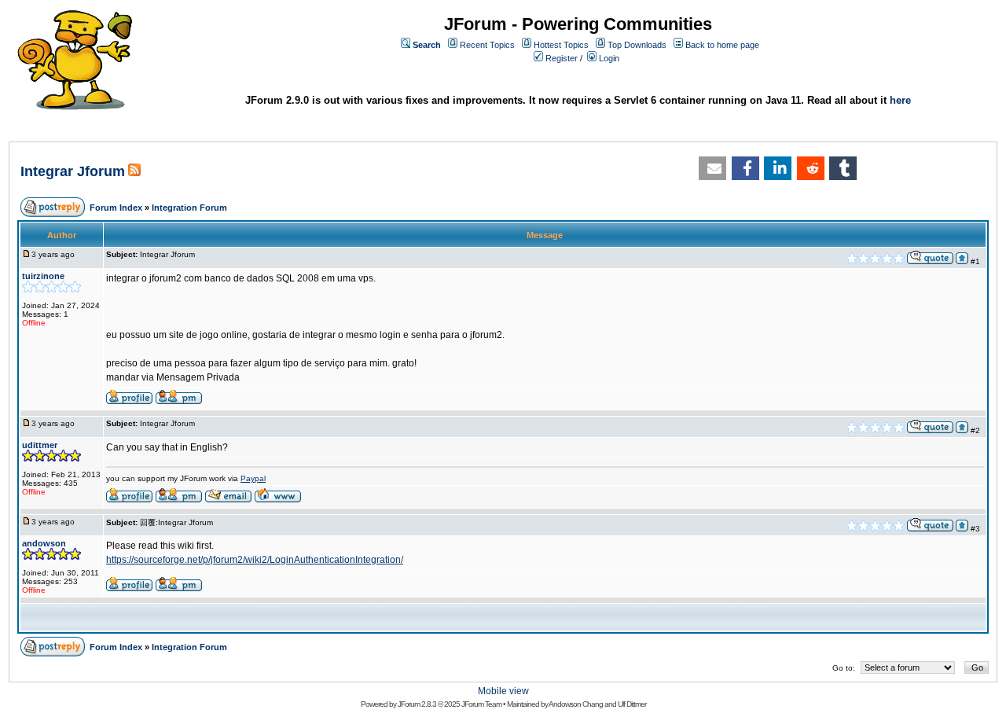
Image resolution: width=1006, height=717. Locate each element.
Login (609, 58)
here (900, 100)
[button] (712, 168)
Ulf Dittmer (632, 704)
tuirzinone (43, 276)
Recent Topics (487, 45)
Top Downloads (637, 45)
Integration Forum (189, 207)
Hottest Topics (561, 45)
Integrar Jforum (72, 171)
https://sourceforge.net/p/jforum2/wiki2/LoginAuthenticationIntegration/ (254, 559)
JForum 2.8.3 (417, 704)
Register (561, 58)
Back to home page (722, 45)
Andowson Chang (576, 704)
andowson (44, 543)
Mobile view (503, 691)
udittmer (39, 445)
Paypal (253, 478)
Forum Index (116, 207)
